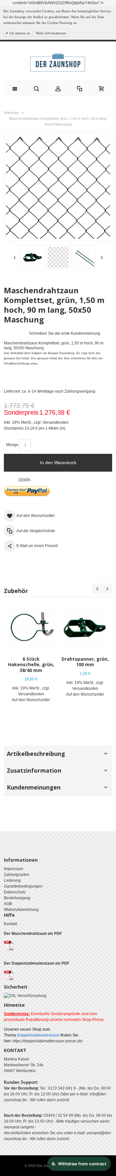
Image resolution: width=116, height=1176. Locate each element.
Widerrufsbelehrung (21, 909)
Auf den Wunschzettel (31, 700)
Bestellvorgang (17, 898)
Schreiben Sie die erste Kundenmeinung (64, 333)
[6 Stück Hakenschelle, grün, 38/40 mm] (31, 627)
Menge (12, 444)
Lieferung (12, 880)
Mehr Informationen (51, 33)
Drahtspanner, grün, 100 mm (85, 661)
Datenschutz (15, 892)
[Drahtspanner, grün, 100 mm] (85, 627)
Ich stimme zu (19, 33)
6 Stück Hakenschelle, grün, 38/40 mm (31, 664)
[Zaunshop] (58, 62)
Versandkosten (56, 422)
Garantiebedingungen (23, 886)
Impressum (13, 869)
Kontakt (10, 924)
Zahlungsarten (16, 874)
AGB (8, 904)
